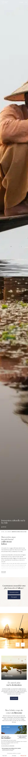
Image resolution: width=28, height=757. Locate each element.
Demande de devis (14, 592)
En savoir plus (14, 698)
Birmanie (9, 531)
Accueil (2, 531)
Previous (18, 645)
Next (23, 645)
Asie (6, 531)
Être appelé (14, 597)
